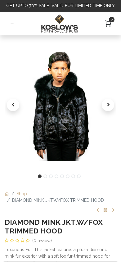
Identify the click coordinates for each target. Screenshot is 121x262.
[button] (13, 105)
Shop (21, 193)
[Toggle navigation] (12, 23)
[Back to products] (105, 210)
